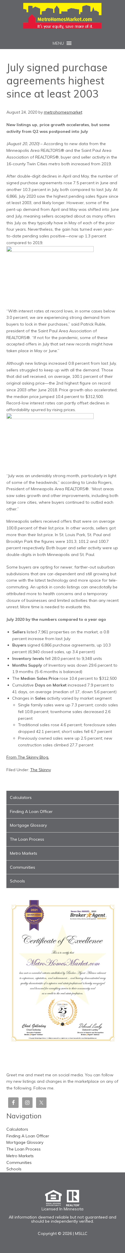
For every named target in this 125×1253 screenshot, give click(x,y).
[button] (58, 43)
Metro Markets (23, 853)
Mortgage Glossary (28, 825)
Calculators (21, 797)
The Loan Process (27, 839)
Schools (17, 881)
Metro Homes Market (62, 16)
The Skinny (40, 769)
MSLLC (81, 1233)
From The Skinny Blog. (27, 757)
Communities (22, 867)
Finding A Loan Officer (31, 811)
